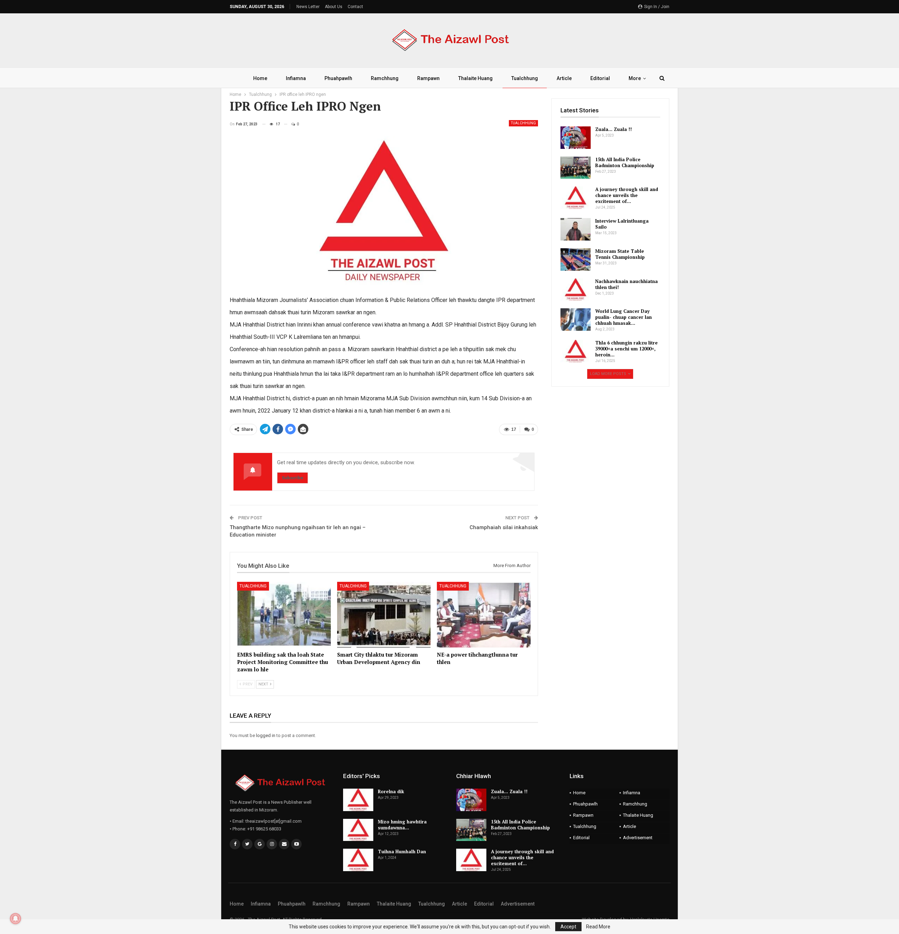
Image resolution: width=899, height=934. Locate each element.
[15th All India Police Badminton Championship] (575, 168)
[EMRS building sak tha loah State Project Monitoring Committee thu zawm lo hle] (284, 614)
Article (564, 78)
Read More (598, 926)
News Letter (308, 6)
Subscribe (292, 478)
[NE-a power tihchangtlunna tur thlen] (484, 614)
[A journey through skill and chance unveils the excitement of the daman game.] (575, 197)
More (635, 78)
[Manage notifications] (15, 918)
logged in (265, 735)
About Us (333, 6)
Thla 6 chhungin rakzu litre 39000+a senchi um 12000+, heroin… (626, 349)
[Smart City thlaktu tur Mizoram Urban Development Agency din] (384, 614)
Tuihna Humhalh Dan (402, 851)
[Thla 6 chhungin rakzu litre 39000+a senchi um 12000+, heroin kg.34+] (575, 351)
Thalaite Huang (475, 78)
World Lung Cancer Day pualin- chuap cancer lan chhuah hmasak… (623, 317)
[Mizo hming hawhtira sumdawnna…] (358, 830)
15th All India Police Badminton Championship (624, 162)
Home (260, 78)
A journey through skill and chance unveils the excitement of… (626, 195)
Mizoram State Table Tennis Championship (620, 254)
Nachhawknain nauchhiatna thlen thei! (626, 284)
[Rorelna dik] (358, 800)
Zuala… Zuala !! (613, 129)
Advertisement (637, 837)
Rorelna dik (391, 791)
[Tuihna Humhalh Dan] (358, 860)
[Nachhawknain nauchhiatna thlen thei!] (575, 289)
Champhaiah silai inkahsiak (504, 527)
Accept (568, 926)
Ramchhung (385, 78)
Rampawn (428, 78)
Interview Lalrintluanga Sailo (622, 224)
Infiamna (296, 78)
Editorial (600, 78)
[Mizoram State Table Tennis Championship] (575, 259)
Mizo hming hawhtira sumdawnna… (402, 824)
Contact (355, 6)
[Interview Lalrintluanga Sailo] (575, 229)
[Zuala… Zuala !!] (575, 137)
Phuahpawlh (338, 78)
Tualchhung (524, 78)
